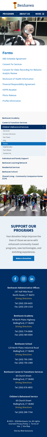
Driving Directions (23, 298)
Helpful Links (7, 147)
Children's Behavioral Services (15, 127)
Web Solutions (27, 430)
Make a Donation (23, 258)
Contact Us (7, 153)
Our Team (6, 137)
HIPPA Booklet (10, 89)
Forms (5, 143)
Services (6, 131)
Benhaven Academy (10, 118)
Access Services (9, 134)
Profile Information (12, 100)
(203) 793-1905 (25, 359)
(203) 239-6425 (25, 303)
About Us (25, 13)
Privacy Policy (22, 423)
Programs (8, 13)
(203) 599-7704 (25, 412)
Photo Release (10, 95)
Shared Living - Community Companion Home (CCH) (22, 177)
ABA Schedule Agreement (14, 58)
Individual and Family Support (15, 158)
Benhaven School (10, 171)
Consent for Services (12, 64)
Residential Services (11, 167)
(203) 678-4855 (25, 387)
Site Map (26, 426)
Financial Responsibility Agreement (19, 84)
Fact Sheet (7, 150)
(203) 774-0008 (25, 331)
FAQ (4, 140)
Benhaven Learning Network (14, 162)
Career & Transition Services (14, 122)
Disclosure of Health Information (18, 78)
